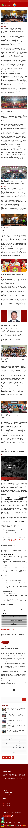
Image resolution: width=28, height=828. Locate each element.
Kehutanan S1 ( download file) (9, 540)
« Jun (14, 752)
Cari (23, 699)
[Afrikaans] (2, 825)
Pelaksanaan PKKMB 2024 (8, 111)
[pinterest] (13, 757)
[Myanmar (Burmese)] (20, 825)
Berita (2, 26)
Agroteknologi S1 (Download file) (18, 539)
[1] (4, 551)
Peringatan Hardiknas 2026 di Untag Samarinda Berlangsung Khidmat (16, 726)
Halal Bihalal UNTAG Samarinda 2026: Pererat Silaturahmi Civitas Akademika (16, 731)
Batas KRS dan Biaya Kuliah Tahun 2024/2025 (12, 648)
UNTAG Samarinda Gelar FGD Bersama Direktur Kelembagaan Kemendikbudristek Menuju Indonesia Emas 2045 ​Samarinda (16, 709)
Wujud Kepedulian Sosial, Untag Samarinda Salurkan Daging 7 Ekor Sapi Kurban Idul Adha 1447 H (16, 716)
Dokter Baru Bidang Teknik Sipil (9, 325)
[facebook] (6, 757)
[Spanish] (24, 825)
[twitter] (3, 757)
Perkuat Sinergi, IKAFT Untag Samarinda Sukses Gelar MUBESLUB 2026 (15, 721)
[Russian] (22, 825)
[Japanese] (15, 825)
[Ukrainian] (2, 826)
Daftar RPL (5, 642)
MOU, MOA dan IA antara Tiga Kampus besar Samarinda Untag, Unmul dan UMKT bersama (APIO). (12, 183)
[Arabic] (3, 825)
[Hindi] (10, 825)
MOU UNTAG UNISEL (6, 25)
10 (16, 689)
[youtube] (9, 757)
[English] (7, 825)
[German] (8, 825)
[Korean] (17, 825)
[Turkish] (25, 825)
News (5, 26)
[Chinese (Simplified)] (5, 825)
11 (19, 689)
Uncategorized (3, 454)
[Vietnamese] (3, 826)
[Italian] (14, 825)
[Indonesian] (12, 825)
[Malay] (19, 825)
